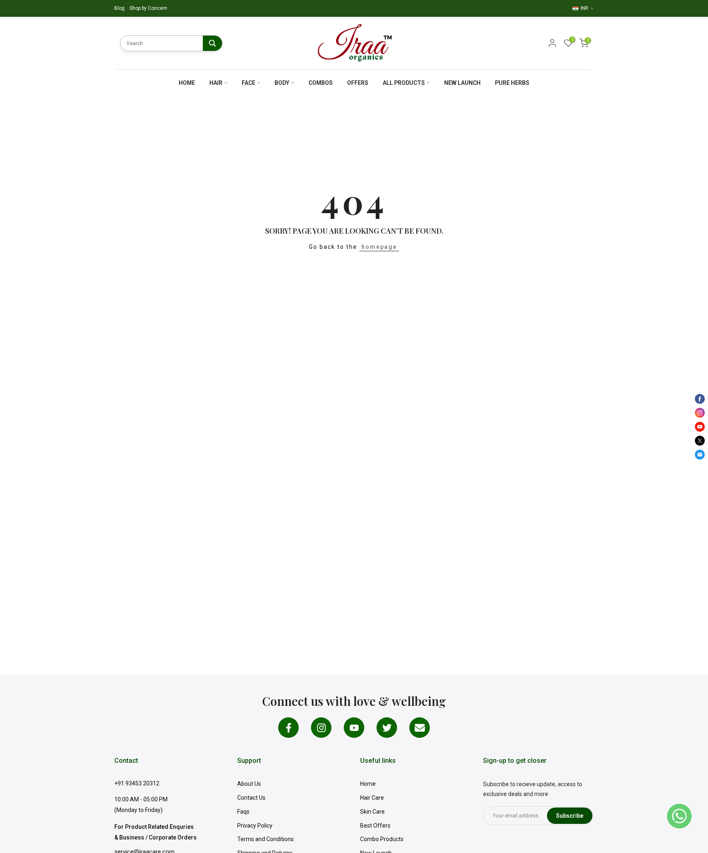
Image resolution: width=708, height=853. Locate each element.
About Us (249, 783)
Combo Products (382, 839)
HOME (187, 83)
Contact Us (251, 797)
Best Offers (375, 825)
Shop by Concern (148, 8)
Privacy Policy (254, 825)
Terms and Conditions (265, 839)
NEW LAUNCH (462, 83)
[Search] (212, 43)
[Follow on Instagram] (321, 727)
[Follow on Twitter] (387, 727)
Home (368, 783)
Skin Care (372, 811)
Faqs (243, 811)
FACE (248, 83)
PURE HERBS (512, 83)
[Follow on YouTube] (354, 727)
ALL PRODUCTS (404, 83)
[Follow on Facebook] (288, 727)
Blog (120, 8)
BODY (282, 83)
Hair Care (372, 797)
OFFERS (357, 83)
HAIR (215, 83)
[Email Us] (419, 727)
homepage (379, 246)
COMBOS (321, 83)
